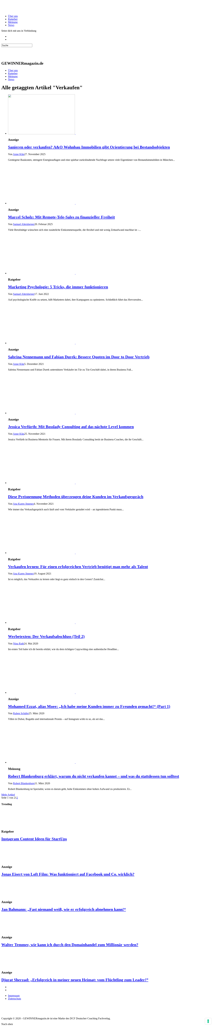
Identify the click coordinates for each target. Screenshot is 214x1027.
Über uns (13, 16)
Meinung (13, 22)
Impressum (14, 995)
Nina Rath (18, 643)
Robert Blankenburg (24, 783)
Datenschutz (14, 998)
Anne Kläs (18, 154)
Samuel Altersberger (23, 224)
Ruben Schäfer (21, 713)
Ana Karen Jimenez (23, 503)
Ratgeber (13, 19)
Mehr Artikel (8, 794)
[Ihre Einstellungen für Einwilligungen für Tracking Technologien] (208, 1021)
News (11, 25)
